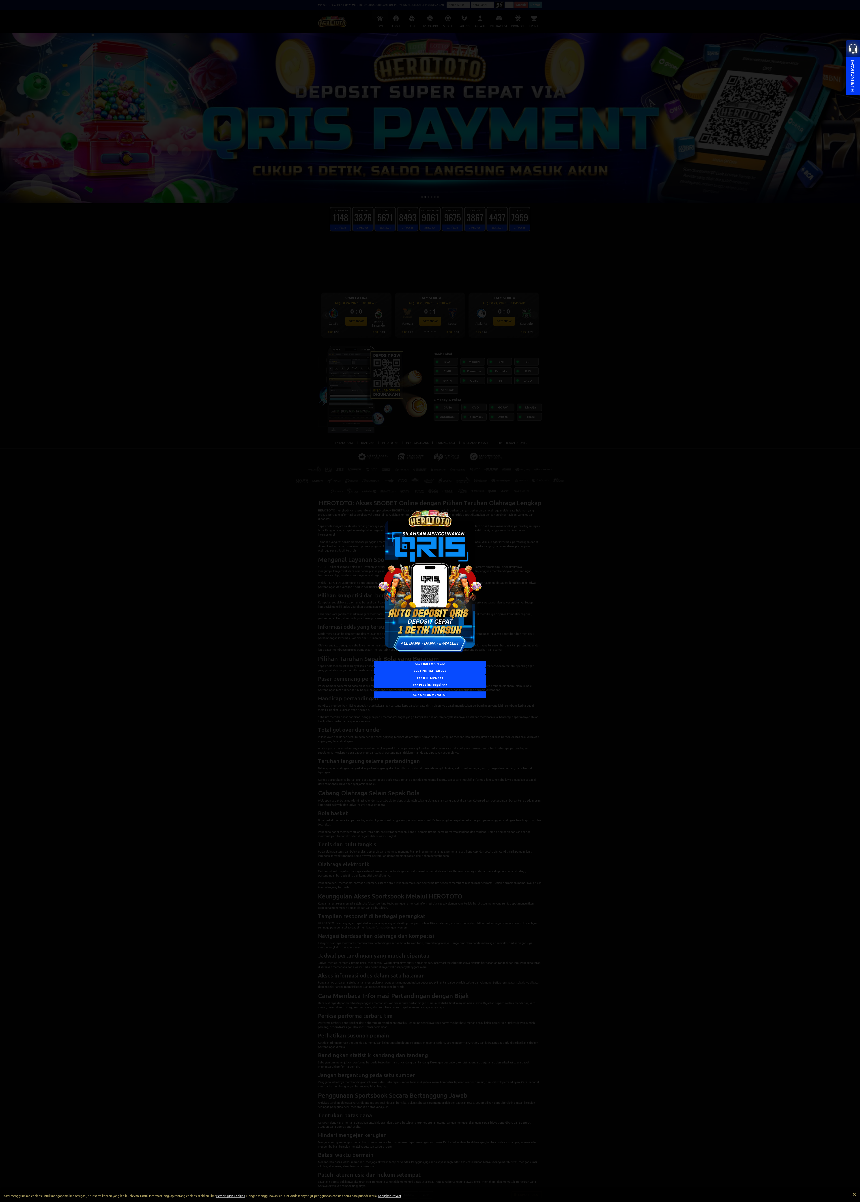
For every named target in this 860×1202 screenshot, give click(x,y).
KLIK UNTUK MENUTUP (430, 695)
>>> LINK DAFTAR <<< (430, 671)
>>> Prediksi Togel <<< (430, 685)
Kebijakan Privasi (389, 1196)
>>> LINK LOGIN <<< (430, 664)
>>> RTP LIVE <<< (430, 678)
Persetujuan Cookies (230, 1196)
